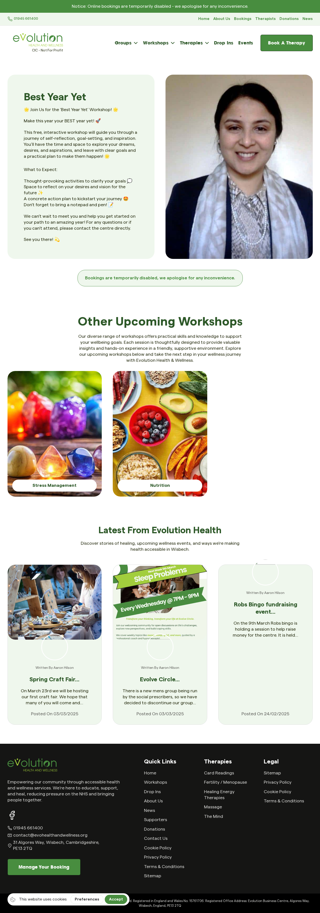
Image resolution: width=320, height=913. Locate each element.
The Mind (213, 816)
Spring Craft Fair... (55, 679)
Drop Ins (223, 43)
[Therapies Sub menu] (207, 43)
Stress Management (54, 485)
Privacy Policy (158, 857)
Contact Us (156, 838)
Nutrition (160, 485)
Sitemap (152, 876)
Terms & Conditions (164, 867)
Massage (213, 807)
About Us (221, 19)
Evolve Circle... (160, 679)
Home (204, 19)
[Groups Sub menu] (136, 43)
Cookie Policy (158, 848)
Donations (289, 19)
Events (245, 43)
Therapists (265, 19)
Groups (123, 43)
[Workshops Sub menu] (172, 43)
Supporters (155, 820)
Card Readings (219, 773)
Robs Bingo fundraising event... (265, 608)
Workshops (155, 43)
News (307, 19)
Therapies (191, 43)
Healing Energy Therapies (219, 795)
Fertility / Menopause (225, 782)
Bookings (243, 19)
